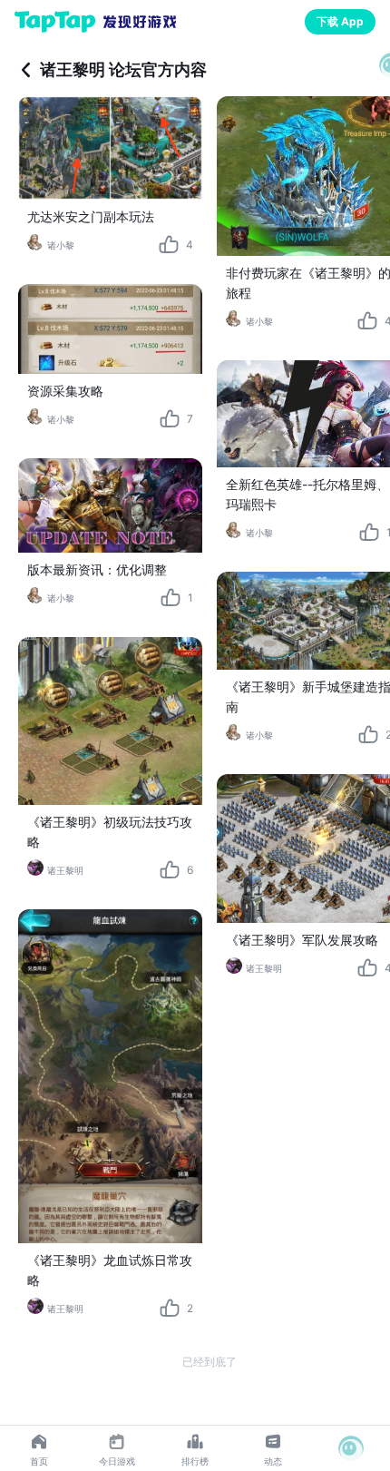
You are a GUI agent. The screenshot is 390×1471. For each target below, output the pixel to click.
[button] (351, 1448)
